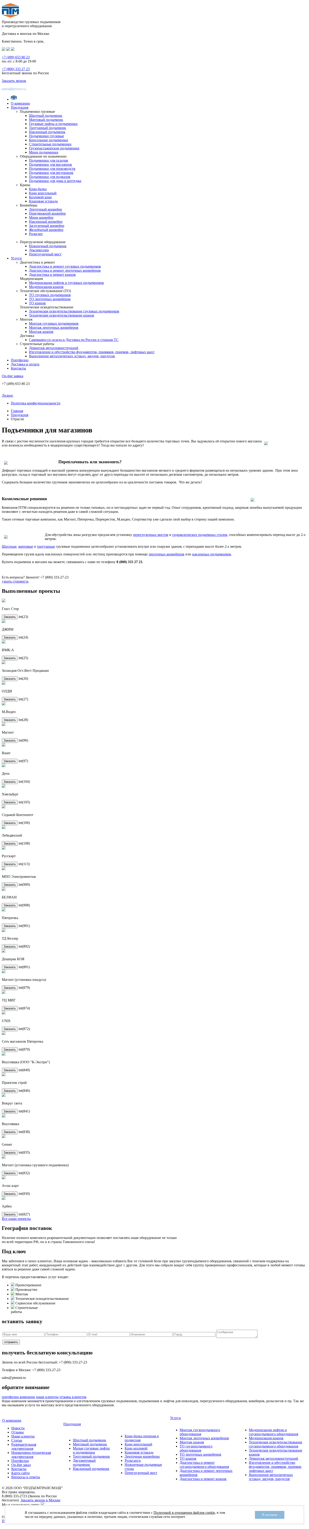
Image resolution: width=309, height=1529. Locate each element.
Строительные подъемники (50, 144)
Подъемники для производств (52, 168)
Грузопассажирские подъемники (54, 148)
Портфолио (20, 360)
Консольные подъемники (48, 140)
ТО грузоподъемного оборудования (196, 1448)
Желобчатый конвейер (46, 230)
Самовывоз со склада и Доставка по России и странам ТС (74, 340)
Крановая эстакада (43, 201)
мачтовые (25, 546)
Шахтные (9, 546)
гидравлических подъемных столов (199, 535)
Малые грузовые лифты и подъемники (91, 1450)
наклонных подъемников (211, 554)
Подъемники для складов (48, 160)
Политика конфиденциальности (35, 403)
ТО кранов (37, 303)
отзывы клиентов (72, 1397)
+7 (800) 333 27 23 (16, 69)
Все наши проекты (16, 1219)
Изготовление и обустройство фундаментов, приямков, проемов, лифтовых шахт (91, 352)
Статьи (16, 1440)
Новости (18, 1428)
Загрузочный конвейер (46, 226)
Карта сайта (20, 1473)
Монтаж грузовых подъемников (53, 323)
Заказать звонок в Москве (40, 1500)
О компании (20, 103)
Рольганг (36, 234)
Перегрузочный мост (45, 254)
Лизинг (7, 395)
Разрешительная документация (23, 1446)
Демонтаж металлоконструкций (53, 348)
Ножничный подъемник (48, 246)
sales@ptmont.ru (14, 88)
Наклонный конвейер (45, 221)
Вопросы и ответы (25, 1477)
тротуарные (46, 546)
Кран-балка (38, 189)
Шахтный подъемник (45, 116)
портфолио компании (18, 1397)
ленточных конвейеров (166, 554)
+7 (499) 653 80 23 (16, 57)
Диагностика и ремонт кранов (52, 274)
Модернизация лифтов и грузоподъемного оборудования (273, 1432)
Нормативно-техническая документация (31, 1455)
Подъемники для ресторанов (51, 173)
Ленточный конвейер (45, 209)
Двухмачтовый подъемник (84, 1463)
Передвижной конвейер (47, 213)
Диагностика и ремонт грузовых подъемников (65, 266)
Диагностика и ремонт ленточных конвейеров (65, 270)
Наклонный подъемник (47, 132)
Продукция (19, 107)
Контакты (18, 368)
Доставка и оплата (25, 364)
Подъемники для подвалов (49, 177)
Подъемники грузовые (46, 136)
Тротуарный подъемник (47, 128)
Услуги (16, 258)
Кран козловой (136, 1448)
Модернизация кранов (46, 287)
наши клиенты (47, 1397)
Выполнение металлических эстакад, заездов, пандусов (72, 356)
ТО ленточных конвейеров (50, 299)
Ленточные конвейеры (142, 1456)
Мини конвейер (41, 217)
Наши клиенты (23, 1436)
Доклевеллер (39, 250)
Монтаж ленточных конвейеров (53, 327)
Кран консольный (43, 193)
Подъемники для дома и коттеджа (55, 181)
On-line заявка (12, 376)
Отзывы (17, 1432)
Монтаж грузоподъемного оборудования (200, 1432)
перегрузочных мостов (150, 535)
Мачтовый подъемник (46, 120)
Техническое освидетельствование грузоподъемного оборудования (275, 1444)
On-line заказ (21, 1465)
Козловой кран (40, 197)
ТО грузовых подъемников (50, 295)
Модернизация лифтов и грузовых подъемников (66, 283)
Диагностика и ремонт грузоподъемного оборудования (204, 1465)
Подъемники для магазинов (50, 164)
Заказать (10, 617)
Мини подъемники (43, 152)
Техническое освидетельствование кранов (61, 315)
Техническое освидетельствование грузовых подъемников (74, 311)
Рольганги (133, 1460)
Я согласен (269, 1515)
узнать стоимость (15, 581)
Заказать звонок (14, 81)
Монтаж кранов (41, 332)
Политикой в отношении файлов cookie (184, 1513)
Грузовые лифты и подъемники (53, 124)
